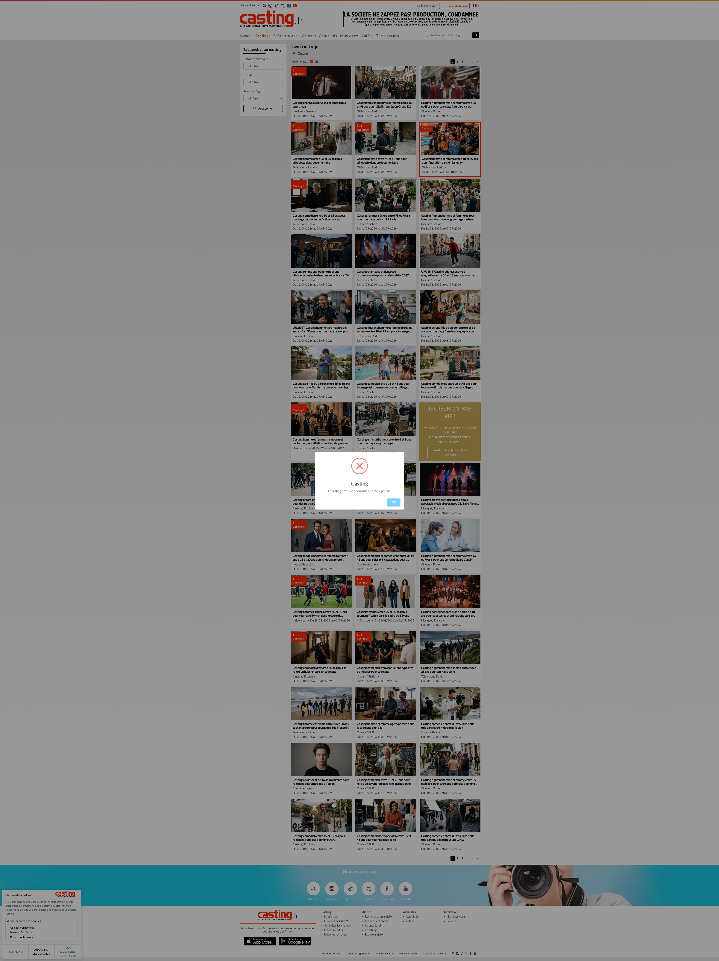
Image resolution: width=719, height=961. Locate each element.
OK (394, 502)
